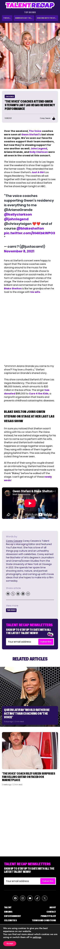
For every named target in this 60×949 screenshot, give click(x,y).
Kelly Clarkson (39, 152)
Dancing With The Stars (47, 18)
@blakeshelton (30, 228)
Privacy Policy (48, 916)
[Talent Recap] (30, 5)
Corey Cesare (14, 540)
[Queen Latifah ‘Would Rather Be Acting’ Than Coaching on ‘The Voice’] (30, 697)
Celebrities (10, 920)
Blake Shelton (13, 288)
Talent (8, 907)
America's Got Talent (24, 18)
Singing (8, 911)
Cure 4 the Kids (38, 393)
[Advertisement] (30, 820)
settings (37, 937)
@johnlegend (16, 219)
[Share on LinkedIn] (23, 594)
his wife (35, 292)
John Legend (38, 148)
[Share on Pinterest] (18, 594)
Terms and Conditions (44, 920)
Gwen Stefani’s (31, 134)
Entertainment (12, 916)
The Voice (7, 18)
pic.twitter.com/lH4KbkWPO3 (29, 233)
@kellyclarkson (18, 214)
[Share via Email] (28, 594)
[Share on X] (13, 594)
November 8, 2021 (19, 251)
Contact (51, 911)
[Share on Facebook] (8, 594)
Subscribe (45, 641)
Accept (9, 943)
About (53, 907)
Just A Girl (37, 172)
